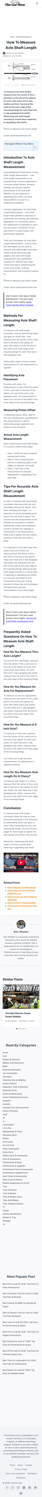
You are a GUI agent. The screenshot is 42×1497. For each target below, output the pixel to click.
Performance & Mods (12, 1162)
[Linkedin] (35, 1488)
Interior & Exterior (10, 1111)
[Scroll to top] (36, 1493)
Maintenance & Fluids (12, 1131)
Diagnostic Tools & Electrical (15, 1087)
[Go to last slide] (6, 1005)
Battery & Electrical (11, 1059)
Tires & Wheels (9, 1193)
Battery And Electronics (13, 1063)
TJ (4, 1207)
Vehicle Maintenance (12, 1214)
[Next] (36, 1005)
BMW (5, 1066)
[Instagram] (18, 1488)
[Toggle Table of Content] (33, 147)
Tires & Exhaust (10, 1190)
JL (4, 1121)
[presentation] (21, 996)
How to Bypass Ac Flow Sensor (21, 888)
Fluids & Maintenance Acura (15, 1097)
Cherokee (7, 1077)
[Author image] (4, 53)
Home (12, 1465)
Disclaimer (32, 1473)
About (20, 1465)
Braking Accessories (12, 1070)
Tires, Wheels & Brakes (13, 1204)
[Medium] (24, 1488)
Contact (28, 1465)
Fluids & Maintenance (12, 1094)
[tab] (16, 1028)
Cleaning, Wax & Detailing (14, 1080)
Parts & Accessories (12, 1159)
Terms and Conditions (15, 1473)
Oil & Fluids (8, 1142)
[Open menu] (37, 3)
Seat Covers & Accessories (15, 1176)
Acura (5, 1052)
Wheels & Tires (9, 1217)
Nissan (6, 1138)
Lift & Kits (7, 1128)
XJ (4, 1224)
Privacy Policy (21, 1469)
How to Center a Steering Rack (21, 903)
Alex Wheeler (19, 53)
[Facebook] (7, 1488)
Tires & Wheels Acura (12, 1197)
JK (4, 1118)
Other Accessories (11, 1149)
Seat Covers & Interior (12, 1179)
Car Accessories (10, 1073)
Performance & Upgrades (14, 1166)
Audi (5, 1056)
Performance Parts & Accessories (18, 1169)
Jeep (5, 1114)
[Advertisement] (21, 20)
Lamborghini (8, 1125)
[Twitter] (12, 1488)
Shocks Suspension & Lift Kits (16, 1183)
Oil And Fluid (8, 1145)
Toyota (6, 1210)
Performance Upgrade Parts (15, 1173)
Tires (5, 1186)
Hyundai (6, 1104)
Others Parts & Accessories (15, 1155)
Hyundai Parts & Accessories (16, 1107)
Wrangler (7, 1221)
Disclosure (21, 1478)
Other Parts (8, 1152)
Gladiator (7, 1101)
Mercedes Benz (10, 1135)
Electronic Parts (10, 1090)
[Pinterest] (29, 1488)
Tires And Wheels (11, 1200)
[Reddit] (21, 1493)
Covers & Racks (10, 1083)
